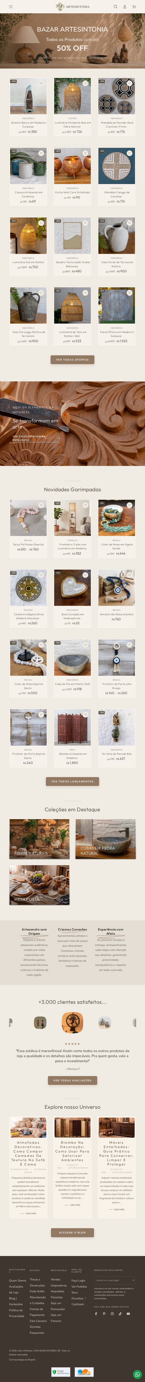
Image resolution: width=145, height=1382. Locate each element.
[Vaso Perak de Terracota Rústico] (116, 235)
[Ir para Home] (72, 6)
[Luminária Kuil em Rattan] (28, 235)
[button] (115, 7)
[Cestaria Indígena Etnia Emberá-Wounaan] (28, 587)
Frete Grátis (37, 1291)
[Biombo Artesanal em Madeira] (72, 727)
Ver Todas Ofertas (72, 359)
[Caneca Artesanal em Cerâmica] (28, 165)
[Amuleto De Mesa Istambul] (116, 587)
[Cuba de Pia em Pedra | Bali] (72, 657)
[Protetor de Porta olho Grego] (116, 657)
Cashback (78, 1304)
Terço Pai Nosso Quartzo (28, 544)
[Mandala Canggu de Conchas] (116, 165)
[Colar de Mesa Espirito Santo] (28, 657)
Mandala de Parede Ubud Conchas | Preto (117, 124)
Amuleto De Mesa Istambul (116, 614)
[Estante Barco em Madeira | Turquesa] (28, 96)
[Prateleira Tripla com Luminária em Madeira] (72, 517)
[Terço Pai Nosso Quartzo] (28, 517)
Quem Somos (17, 1280)
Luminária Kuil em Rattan (28, 262)
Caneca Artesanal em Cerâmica (29, 194)
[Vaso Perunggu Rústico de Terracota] (28, 305)
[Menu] (10, 7)
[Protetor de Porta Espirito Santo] (28, 727)
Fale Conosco (38, 1321)
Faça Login (78, 1280)
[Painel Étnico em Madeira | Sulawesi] (116, 305)
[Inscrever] (134, 1280)
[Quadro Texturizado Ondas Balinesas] (72, 235)
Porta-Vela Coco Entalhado (72, 192)
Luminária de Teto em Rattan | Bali (73, 334)
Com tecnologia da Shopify (22, 1359)
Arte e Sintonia (25, 1350)
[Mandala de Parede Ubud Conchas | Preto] (116, 96)
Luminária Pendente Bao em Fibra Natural (73, 124)
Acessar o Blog (72, 1232)
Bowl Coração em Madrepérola (73, 616)
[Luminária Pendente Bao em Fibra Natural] (72, 96)
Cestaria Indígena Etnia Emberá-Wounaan (29, 616)
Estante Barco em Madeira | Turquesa (29, 124)
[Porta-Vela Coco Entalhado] (72, 165)
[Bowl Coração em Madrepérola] (72, 587)
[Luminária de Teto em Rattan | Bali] (72, 305)
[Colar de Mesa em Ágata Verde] (116, 517)
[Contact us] (137, 1374)
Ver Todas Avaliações (72, 1080)
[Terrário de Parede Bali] (116, 727)
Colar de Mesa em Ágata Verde (117, 546)
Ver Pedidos (79, 1286)
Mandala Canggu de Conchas (117, 194)
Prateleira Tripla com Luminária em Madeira (72, 546)
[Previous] (12, 1022)
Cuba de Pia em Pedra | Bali (72, 684)
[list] (72, 951)
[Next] (132, 1022)
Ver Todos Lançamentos (72, 781)
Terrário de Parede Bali (117, 754)
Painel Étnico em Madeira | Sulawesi (117, 334)
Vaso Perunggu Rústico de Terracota (28, 334)
